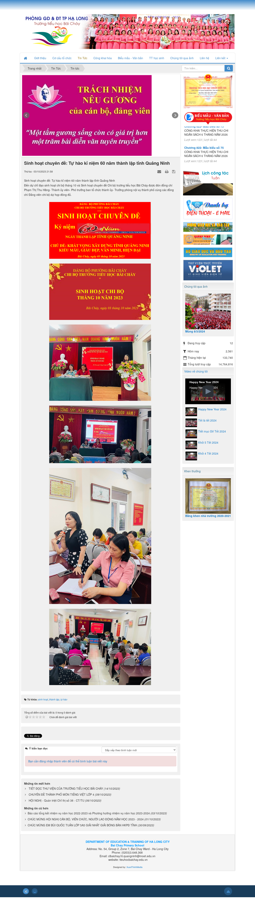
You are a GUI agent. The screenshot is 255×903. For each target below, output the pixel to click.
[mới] (100, 119)
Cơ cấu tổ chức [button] (62, 58)
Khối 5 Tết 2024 (208, 442)
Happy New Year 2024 (212, 409)
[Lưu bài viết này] (174, 177)
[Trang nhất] (26, 58)
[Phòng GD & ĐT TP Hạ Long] (208, 226)
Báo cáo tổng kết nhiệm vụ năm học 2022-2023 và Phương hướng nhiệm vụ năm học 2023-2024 (89, 819)
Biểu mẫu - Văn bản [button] (130, 58)
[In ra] (167, 177)
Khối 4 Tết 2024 (208, 453)
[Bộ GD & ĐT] (208, 252)
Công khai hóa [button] (102, 58)
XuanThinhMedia (134, 872)
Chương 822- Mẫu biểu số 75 (204, 137)
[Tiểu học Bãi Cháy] (127, 31)
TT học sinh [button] (156, 58)
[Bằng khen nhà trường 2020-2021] (208, 496)
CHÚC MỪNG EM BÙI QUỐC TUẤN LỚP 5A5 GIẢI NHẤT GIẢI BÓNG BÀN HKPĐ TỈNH (82, 831)
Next (175, 118)
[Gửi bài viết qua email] (159, 177)
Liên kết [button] (220, 58)
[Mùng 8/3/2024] (208, 311)
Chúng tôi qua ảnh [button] (182, 58)
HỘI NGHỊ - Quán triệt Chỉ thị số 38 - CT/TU (56, 806)
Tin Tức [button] (82, 58)
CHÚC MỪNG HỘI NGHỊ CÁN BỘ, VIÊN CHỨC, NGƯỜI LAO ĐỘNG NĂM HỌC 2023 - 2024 (86, 825)
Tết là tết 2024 (207, 420)
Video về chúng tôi (196, 371)
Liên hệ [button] (204, 58)
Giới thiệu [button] (40, 58)
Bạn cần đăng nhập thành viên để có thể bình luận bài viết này (67, 767)
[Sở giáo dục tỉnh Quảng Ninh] (208, 239)
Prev (26, 118)
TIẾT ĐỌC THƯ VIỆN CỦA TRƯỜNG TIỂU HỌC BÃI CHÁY (66, 794)
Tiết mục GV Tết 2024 (212, 431)
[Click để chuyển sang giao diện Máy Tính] (35, 897)
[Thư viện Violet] (208, 270)
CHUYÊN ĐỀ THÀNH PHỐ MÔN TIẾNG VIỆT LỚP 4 (61, 800)
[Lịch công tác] (208, 180)
